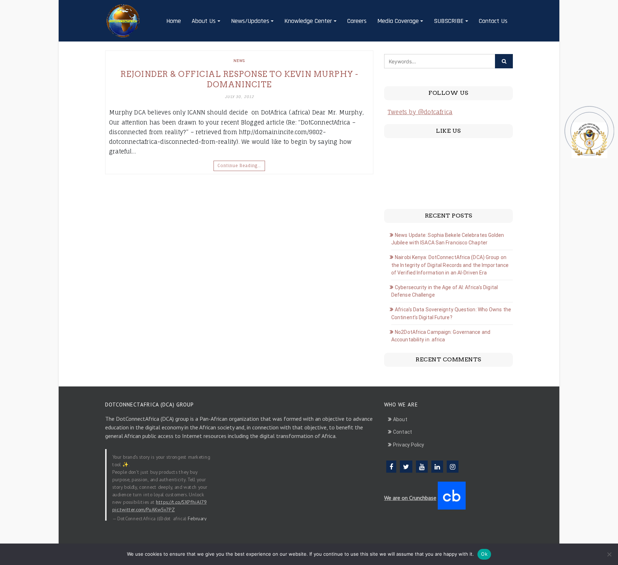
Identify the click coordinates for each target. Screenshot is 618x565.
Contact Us (493, 21)
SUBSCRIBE (449, 21)
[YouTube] (422, 467)
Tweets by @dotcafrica (420, 112)
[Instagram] (452, 467)
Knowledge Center (308, 21)
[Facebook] (391, 467)
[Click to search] (504, 61)
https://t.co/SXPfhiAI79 (181, 501)
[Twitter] (406, 467)
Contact (402, 432)
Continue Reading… (239, 165)
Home (173, 21)
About (400, 419)
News (239, 60)
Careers (357, 21)
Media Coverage (398, 21)
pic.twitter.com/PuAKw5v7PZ (143, 509)
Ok (484, 554)
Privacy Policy (408, 445)
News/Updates (250, 21)
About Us (204, 21)
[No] (609, 554)
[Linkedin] (437, 467)
